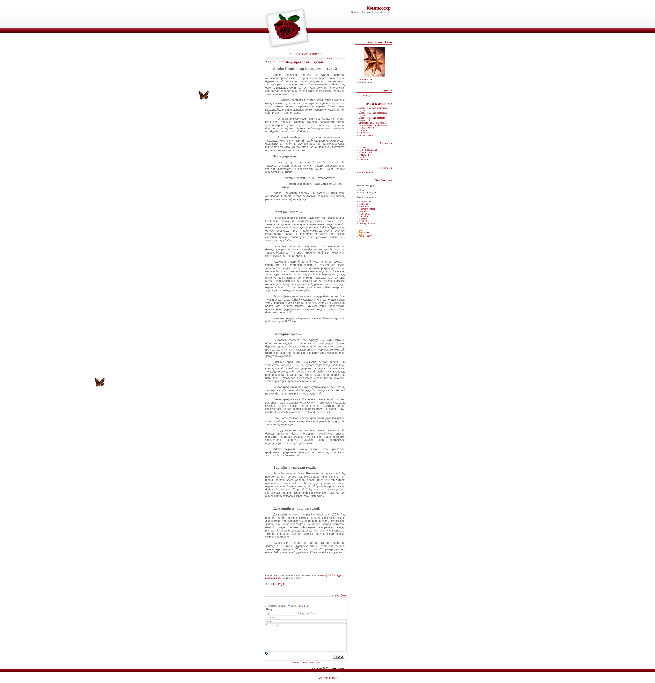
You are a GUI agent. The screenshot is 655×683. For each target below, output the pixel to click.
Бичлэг (365, 232)
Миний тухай (365, 80)
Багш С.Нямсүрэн (367, 192)
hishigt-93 (364, 219)
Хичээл (362, 147)
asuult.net (363, 204)
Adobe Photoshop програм (372, 118)
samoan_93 (364, 214)
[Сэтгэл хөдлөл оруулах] (268, 654)
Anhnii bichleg (366, 135)
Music (362, 157)
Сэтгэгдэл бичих (338, 595)
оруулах (338, 657)
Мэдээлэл (364, 155)
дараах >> (315, 53)
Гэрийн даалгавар (368, 150)
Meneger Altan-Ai (367, 223)
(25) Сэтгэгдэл (335, 575)
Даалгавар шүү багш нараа (372, 123)
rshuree (363, 211)
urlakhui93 (364, 206)
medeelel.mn (365, 201)
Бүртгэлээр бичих (277, 605)
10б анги (363, 159)
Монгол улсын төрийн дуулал (373, 125)
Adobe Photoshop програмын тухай (294, 62)
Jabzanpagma (366, 172)
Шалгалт (363, 130)
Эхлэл (305, 53)
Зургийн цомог (366, 82)
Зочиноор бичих (300, 605)
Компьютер (379, 8)
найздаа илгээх (273, 578)
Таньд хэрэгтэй (366, 128)
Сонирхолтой (366, 152)
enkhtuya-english (367, 209)
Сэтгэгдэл (367, 236)
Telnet (362, 190)
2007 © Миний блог (328, 678)
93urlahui (363, 216)
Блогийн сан (365, 96)
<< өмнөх (295, 53)
